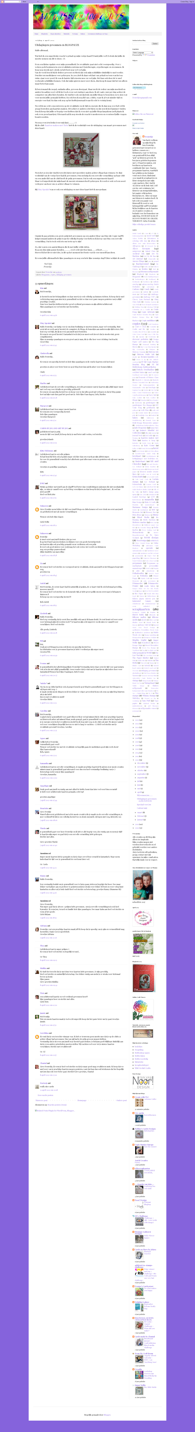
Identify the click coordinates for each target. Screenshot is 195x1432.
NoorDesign (141, 540)
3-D (152, 233)
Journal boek (137, 435)
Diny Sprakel (44, 189)
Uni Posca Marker (150, 673)
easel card (152, 372)
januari (140, 819)
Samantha (44, 763)
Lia (41, 563)
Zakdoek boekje (149, 703)
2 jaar (146, 233)
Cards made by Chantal (145, 1336)
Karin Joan (146, 443)
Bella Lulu (147, 267)
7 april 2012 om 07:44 (48, 800)
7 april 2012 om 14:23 (48, 867)
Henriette (44, 808)
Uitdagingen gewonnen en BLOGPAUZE (147, 800)
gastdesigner (151, 402)
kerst (155, 448)
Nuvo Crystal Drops (142, 543)
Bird (154, 269)
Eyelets (146, 390)
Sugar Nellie (140, 1385)
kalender (135, 443)
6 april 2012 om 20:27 (48, 675)
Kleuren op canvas (138, 469)
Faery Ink (152, 395)
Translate (151, 55)
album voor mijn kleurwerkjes (144, 243)
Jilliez (147, 433)
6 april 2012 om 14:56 (48, 315)
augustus (141, 777)
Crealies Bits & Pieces (140, 332)
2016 (137, 745)
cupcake (141, 337)
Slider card (152, 620)
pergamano (137, 563)
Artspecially (152, 259)
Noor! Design (141, 1200)
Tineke (43, 828)
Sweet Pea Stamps (149, 648)
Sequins (152, 612)
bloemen (135, 272)
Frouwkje (149, 137)
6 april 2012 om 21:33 (48, 703)
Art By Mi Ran (150, 256)
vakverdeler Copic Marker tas (144, 678)
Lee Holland (149, 482)
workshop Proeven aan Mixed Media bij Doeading (150, 1374)
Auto (149, 261)
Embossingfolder (149, 385)
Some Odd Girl (145, 625)
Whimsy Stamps (149, 695)
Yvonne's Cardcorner (144, 1286)
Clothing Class (139, 307)
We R (150, 693)
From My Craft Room (144, 1353)
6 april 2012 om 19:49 (48, 655)
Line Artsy (143, 494)
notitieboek (154, 540)
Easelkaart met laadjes (140, 375)
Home (36, 34)
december (141, 763)
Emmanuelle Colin (138, 387)
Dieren (134, 347)
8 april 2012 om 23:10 (48, 1075)
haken (135, 417)
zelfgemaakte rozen (148, 708)
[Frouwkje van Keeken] (133, 125)
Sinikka (43, 968)
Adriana (43, 926)
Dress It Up (141, 359)
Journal (153, 433)
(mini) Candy (136, 233)
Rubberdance (151, 596)
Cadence (136, 289)
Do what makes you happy (150, 1289)
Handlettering (137, 420)
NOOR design (151, 537)
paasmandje (139, 556)
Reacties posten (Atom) (57, 1105)
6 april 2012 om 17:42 (48, 475)
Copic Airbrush (148, 312)
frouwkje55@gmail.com (142, 97)
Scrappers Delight (139, 612)
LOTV (153, 497)
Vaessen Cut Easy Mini (149, 675)
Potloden (144, 576)
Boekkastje (136, 282)
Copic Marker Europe (144, 1144)
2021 (137, 727)
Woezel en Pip (150, 698)
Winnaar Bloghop (147, 1203)
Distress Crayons (138, 352)
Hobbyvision (140, 1056)
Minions (147, 515)
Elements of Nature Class (148, 377)
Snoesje (135, 625)
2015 (137, 749)
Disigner (152, 349)
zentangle (135, 711)
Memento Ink (137, 512)
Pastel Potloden (137, 561)
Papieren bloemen (149, 558)
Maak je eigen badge (138, 128)
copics (53, 275)
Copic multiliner (148, 320)
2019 (137, 734)
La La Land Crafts (152, 477)
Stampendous (137, 637)
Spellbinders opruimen (142, 632)
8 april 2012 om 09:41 (48, 985)
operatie (149, 548)
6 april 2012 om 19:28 (48, 633)
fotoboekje (138, 403)
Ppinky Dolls (145, 578)
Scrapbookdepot (142, 1065)
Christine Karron (150, 302)
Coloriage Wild (151, 307)
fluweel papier (153, 400)
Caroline (44, 711)
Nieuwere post (41, 1100)
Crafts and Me (138, 329)
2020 (137, 731)
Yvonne (43, 663)
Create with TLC (142, 1097)
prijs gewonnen (149, 581)
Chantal (43, 1063)
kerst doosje (140, 451)
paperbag (136, 558)
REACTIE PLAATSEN (151, 591)
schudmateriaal (150, 604)
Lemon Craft (151, 484)
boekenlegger (140, 279)
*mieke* (43, 683)
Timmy (151, 663)
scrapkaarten (141, 609)
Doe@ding (139, 1050)
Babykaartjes (149, 1131)
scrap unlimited (141, 606)
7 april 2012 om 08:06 (48, 820)
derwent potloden (140, 339)
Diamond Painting (149, 344)
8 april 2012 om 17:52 (48, 1025)
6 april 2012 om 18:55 (48, 605)
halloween (150, 418)
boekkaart (152, 279)
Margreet (44, 406)
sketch (143, 620)
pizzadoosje (150, 571)
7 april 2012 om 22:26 (48, 937)
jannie (42, 1013)
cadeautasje (150, 287)
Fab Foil (153, 390)
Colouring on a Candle (141, 309)
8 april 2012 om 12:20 (48, 1005)
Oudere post (121, 1100)
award (156, 261)
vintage (135, 680)
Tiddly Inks (141, 660)
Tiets (42, 993)
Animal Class (150, 251)
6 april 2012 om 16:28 (48, 398)
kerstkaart (136, 456)
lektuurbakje (137, 484)
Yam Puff (146, 700)
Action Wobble (137, 238)
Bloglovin (44, 34)
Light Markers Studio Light (141, 489)
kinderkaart (140, 461)
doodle (134, 357)
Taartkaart (136, 650)
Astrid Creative (141, 1160)
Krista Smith (137, 476)
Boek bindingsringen (151, 277)
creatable (153, 332)
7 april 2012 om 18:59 (48, 918)
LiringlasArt (153, 494)
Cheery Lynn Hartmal (141, 299)
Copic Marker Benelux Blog (142, 314)
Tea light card (151, 650)
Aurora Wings (138, 261)
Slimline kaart (137, 622)
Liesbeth (43, 613)
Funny (137, 1162)
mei (139, 788)
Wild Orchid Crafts (142, 1068)
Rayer (141, 591)
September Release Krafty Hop (150, 1306)
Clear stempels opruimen (150, 304)
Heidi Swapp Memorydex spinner (145, 423)
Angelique (44, 786)
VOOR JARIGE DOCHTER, (149, 1171)
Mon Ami (153, 522)
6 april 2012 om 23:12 (48, 755)
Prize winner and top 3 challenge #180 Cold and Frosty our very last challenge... (146, 1274)
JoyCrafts (148, 435)
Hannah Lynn (151, 420)
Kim (42, 288)
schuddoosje (136, 604)
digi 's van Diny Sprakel (148, 347)
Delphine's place (142, 1302)
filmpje (135, 400)
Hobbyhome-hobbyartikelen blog (147, 425)
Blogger (107, 1415)
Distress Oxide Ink (145, 354)
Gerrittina (44, 1033)
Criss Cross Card (138, 334)
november (141, 767)
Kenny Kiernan (146, 448)
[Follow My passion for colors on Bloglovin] (139, 89)
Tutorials (66, 34)
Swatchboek (146, 643)
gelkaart (135, 410)
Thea (42, 945)
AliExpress (136, 246)
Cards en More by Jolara (145, 1249)
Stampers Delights (150, 637)
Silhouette (152, 615)
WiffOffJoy (136, 698)
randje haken (149, 586)
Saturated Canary (141, 601)
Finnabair (144, 400)
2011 (137, 824)
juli (138, 781)
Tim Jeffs (144, 663)
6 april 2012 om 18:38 (48, 555)
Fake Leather (137, 398)
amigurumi (136, 251)
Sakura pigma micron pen (143, 598)
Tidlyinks (150, 660)
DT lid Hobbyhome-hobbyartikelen (145, 365)
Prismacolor (137, 583)
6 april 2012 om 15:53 (48, 375)
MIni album (136, 515)
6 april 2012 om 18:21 (48, 525)
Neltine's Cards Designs (145, 1129)
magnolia (149, 499)
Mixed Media (143, 517)
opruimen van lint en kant (149, 553)
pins (137, 571)
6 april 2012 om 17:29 (48, 443)
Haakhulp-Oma (143, 415)
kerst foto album (152, 451)
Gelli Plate (145, 410)
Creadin (138, 1369)
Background (142, 263)
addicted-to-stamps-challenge (144, 1266)
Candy (147, 289)
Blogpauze (46, 275)
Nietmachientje (138, 532)
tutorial (147, 665)
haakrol (153, 415)
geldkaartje (151, 407)
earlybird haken (138, 372)
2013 (137, 756)
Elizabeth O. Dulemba (142, 380)
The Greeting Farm (149, 655)
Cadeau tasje (142, 808)
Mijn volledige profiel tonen (144, 224)
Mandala (135, 505)
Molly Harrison (149, 520)
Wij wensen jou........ (145, 795)
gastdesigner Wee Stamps (142, 405)
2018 (137, 738)
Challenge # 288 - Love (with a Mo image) (150, 1220)
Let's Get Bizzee (138, 487)
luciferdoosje (136, 500)
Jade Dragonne (140, 428)
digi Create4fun (138, 349)
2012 (137, 760)
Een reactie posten (45, 1095)
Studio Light (139, 639)
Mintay (155, 515)
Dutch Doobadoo (145, 369)
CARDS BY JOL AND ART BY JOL (54, 428)
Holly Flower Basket (149, 1236)
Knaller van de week (148, 474)
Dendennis (152, 337)
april (139, 792)
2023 (137, 720)
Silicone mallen (139, 617)
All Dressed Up (150, 246)
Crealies (152, 329)
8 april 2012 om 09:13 (48, 960)
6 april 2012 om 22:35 (48, 730)
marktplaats (144, 510)
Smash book (151, 622)
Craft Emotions (153, 324)
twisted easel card (150, 668)
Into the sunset (150, 1147)
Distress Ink (153, 352)
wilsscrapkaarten (142, 1168)
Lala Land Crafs (142, 479)
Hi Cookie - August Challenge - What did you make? (149, 1326)
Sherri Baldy (138, 614)
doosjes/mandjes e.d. (149, 357)
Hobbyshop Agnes (142, 1053)
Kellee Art (135, 448)
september (142, 774)
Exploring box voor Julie (149, 1187)
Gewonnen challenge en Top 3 (98, 34)
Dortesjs (44, 1083)
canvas (145, 292)
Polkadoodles (138, 573)
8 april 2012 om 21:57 (48, 1055)
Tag (143, 650)
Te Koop (75, 34)
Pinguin (155, 568)
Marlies (43, 383)
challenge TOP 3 (149, 297)
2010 (137, 828)
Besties (144, 269)
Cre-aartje (139, 1113)
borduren (146, 282)
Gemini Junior (143, 413)
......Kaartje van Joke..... (144, 1184)
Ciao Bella (135, 304)
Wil (41, 641)
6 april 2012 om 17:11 (48, 420)
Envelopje (152, 387)
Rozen (142, 596)
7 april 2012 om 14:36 (48, 892)
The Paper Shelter (140, 658)
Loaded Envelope (139, 497)
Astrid (42, 583)
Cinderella (44, 353)
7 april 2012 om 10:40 (48, 845)
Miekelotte (139, 1062)
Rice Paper (139, 593)
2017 (137, 742)
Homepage (82, 1100)
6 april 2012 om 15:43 (48, 345)
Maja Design (137, 502)
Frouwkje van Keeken (138, 123)
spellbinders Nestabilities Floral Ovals (145, 630)
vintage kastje (146, 681)
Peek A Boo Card (151, 561)
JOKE (42, 483)
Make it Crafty (150, 502)
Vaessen (135, 675)
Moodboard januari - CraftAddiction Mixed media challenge (150, 1343)
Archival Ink (138, 253)
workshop (135, 701)
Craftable (153, 327)
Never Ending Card (149, 530)
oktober (140, 770)
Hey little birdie (150, 1387)
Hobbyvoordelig (141, 1059)
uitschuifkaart (136, 673)
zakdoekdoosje (137, 706)
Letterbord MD (151, 487)
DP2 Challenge (141, 1216)
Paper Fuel (151, 556)
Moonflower (136, 525)
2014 (137, 752)
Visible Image (138, 686)
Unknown (44, 506)
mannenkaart (149, 505)
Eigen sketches (56, 34)
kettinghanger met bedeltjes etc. (145, 458)
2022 (137, 723)
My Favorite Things (144, 527)
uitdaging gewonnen (63, 275)
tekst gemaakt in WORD (142, 653)
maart (140, 812)
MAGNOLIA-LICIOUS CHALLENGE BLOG (144, 1319)
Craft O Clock (140, 327)
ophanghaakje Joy (138, 551)
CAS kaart (143, 294)
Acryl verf (151, 236)
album (153, 241)
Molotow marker (139, 522)
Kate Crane (149, 445)
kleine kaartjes (150, 467)
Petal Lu (148, 568)
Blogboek (140, 274)
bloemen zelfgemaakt (149, 271)
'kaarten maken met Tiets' (56, 125)
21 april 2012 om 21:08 (49, 1090)
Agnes (42, 738)
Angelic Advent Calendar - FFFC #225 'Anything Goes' (150, 1358)
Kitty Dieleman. (46, 451)
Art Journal (137, 259)
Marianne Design (140, 507)
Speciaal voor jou (144, 804)
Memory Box (151, 512)
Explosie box (136, 390)
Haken (83, 34)
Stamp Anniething (151, 635)
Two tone (135, 671)
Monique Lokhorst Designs (143, 1233)
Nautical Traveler (147, 1252)
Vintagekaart (149, 683)
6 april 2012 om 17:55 (48, 498)
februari (141, 816)
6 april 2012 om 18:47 (48, 575)
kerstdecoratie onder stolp (146, 453)
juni (139, 785)
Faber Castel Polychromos (141, 392)
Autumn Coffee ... (150, 1100)
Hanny (43, 876)
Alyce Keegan (141, 248)
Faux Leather (151, 398)
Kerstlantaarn (151, 456)
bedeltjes (138, 1046)
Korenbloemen (150, 1115)
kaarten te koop (148, 440)
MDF (153, 510)
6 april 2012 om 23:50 (48, 778)
